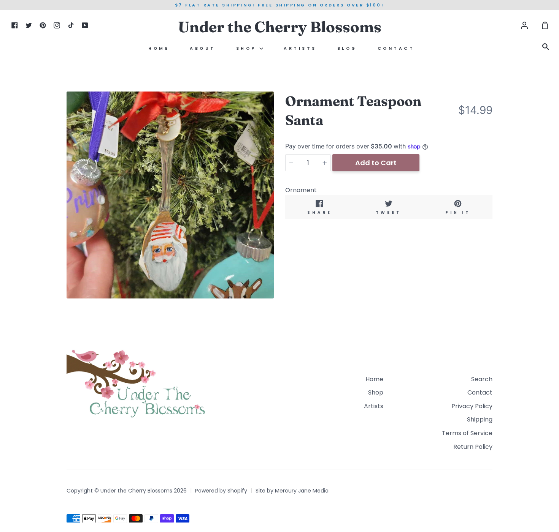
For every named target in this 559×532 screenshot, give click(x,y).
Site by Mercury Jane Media (292, 490)
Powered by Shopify (221, 490)
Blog (347, 48)
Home (158, 48)
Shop (248, 48)
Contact (396, 48)
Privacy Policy (471, 406)
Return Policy (472, 446)
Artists (300, 48)
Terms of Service (467, 433)
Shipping (479, 419)
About (203, 48)
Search (481, 379)
